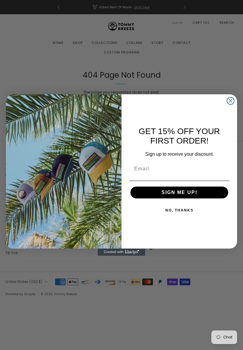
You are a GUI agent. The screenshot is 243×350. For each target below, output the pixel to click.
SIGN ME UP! (179, 192)
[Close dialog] (230, 100)
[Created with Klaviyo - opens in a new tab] (121, 252)
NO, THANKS (179, 210)
